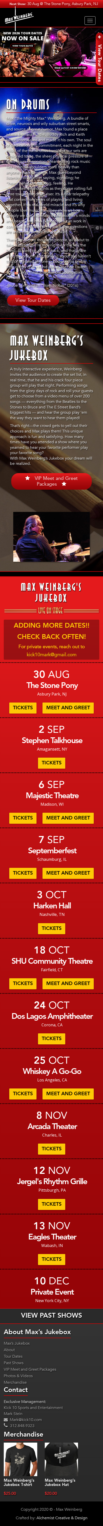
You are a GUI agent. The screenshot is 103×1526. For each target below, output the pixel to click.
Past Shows (14, 1363)
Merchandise (15, 1382)
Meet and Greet (68, 708)
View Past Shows (51, 1316)
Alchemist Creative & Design (62, 1518)
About (9, 1350)
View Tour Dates (33, 300)
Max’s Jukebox (17, 1343)
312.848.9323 (21, 1426)
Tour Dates (13, 1356)
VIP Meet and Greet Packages (56, 481)
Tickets (23, 708)
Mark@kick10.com (25, 1420)
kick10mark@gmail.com (51, 654)
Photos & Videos (18, 1376)
